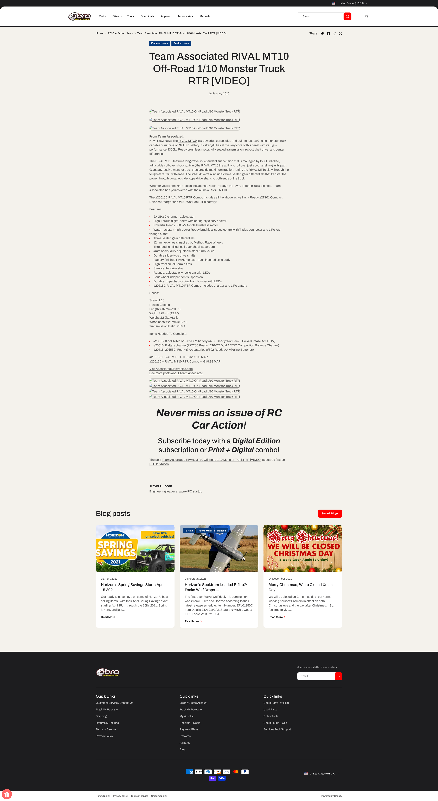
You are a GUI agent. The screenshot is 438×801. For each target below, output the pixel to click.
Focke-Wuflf (205, 530)
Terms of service (139, 796)
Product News (181, 43)
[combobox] (324, 16)
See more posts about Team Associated (176, 373)
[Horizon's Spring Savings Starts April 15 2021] (135, 548)
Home (99, 33)
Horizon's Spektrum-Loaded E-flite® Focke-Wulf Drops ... (216, 587)
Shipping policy (159, 796)
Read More (108, 617)
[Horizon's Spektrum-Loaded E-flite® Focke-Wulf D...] (219, 548)
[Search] (347, 16)
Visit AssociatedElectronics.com (171, 369)
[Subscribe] (338, 676)
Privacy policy (120, 796)
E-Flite (189, 530)
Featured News (159, 43)
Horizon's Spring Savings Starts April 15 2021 (132, 587)
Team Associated (170, 136)
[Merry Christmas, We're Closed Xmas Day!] (302, 548)
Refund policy (103, 796)
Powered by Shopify (331, 796)
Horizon (221, 530)
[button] (116, 16)
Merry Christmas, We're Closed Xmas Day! (301, 587)
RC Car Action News (120, 33)
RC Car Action (159, 464)
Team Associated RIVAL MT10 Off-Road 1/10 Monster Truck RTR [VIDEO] (211, 459)
